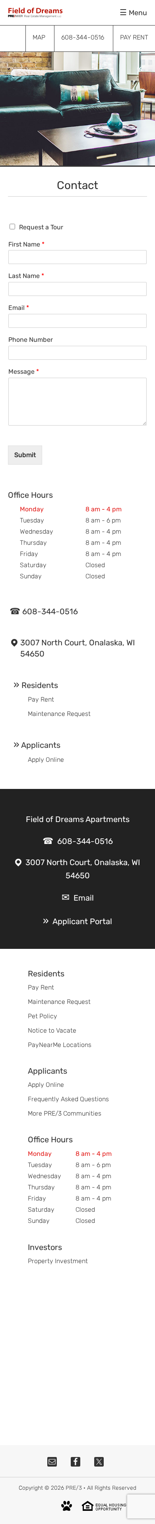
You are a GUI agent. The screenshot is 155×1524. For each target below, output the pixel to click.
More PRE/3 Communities (64, 1113)
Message (23, 371)
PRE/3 (74, 1488)
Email (18, 308)
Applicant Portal (82, 921)
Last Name (26, 276)
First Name (26, 244)
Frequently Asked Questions (68, 1099)
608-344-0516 (50, 611)
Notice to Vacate (52, 1030)
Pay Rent (41, 699)
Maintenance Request (59, 714)
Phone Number (30, 339)
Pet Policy (42, 1016)
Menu (138, 12)
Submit (25, 455)
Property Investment (58, 1261)
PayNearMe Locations (59, 1045)
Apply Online (46, 759)
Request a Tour (41, 227)
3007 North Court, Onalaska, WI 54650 (77, 648)
